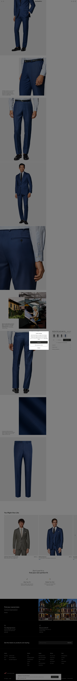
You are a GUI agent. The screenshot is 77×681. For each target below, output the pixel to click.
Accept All (39, 342)
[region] (39, 340)
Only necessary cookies (39, 345)
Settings (39, 347)
